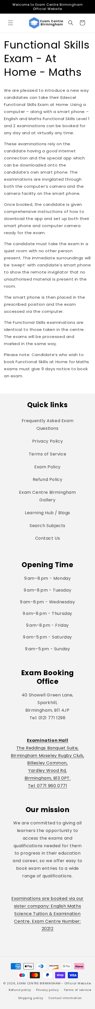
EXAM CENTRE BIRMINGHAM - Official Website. (54, 983)
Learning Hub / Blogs (47, 513)
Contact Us (47, 538)
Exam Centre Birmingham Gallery (47, 496)
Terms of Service (47, 454)
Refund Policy (48, 479)
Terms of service (77, 990)
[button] (10, 23)
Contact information (65, 998)
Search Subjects (47, 526)
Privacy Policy (47, 441)
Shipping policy (31, 998)
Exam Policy (47, 467)
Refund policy (20, 990)
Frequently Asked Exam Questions (48, 424)
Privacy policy (47, 990)
